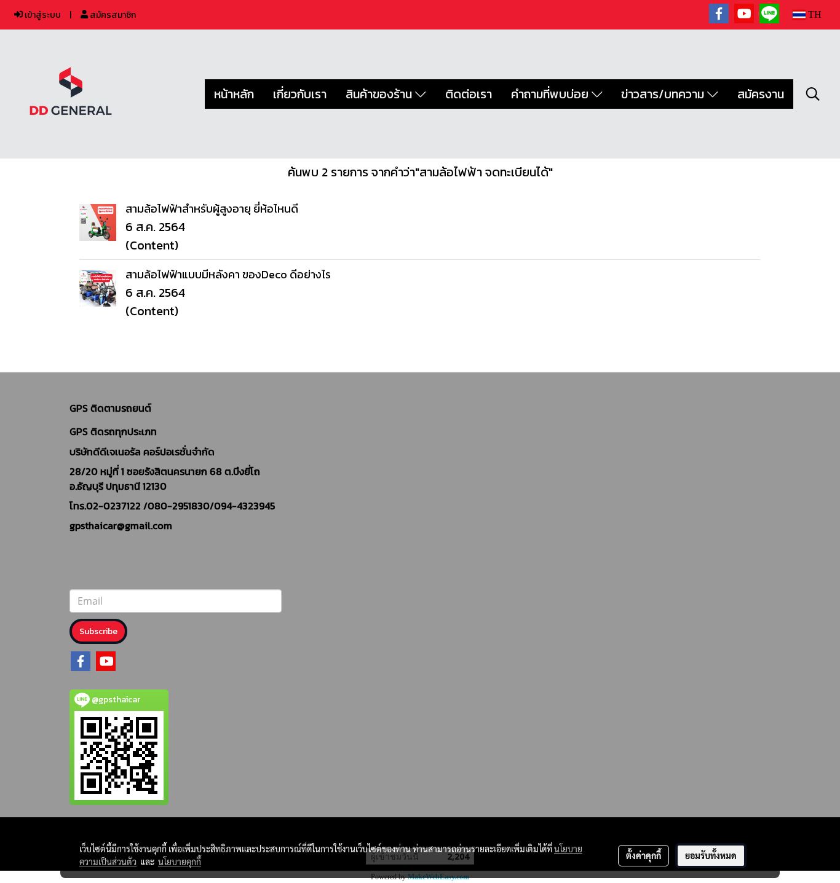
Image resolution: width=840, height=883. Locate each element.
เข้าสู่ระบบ (42, 15)
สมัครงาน (760, 94)
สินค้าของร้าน (380, 94)
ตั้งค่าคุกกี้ (643, 855)
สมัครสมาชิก (112, 15)
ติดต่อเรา (468, 94)
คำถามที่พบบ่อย (551, 94)
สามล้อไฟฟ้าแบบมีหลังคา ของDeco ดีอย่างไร (228, 274)
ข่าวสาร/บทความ (664, 94)
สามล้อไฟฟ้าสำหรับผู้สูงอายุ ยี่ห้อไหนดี (211, 208)
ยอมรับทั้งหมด (711, 855)
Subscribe (98, 631)
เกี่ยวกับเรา (300, 94)
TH (814, 14)
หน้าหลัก (234, 94)
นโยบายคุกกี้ (179, 861)
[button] (812, 94)
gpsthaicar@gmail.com (120, 525)
